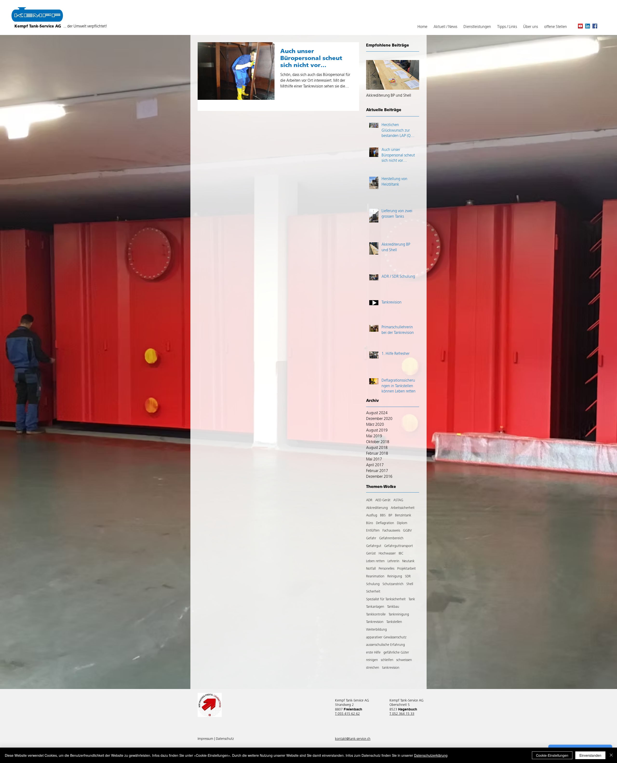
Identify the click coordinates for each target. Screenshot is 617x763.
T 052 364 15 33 (401, 714)
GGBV (407, 531)
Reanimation (375, 576)
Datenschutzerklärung (431, 755)
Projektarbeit (406, 569)
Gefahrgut (373, 546)
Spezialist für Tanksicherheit (386, 599)
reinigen (372, 660)
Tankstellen (394, 622)
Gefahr (371, 538)
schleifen (387, 660)
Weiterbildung (376, 630)
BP (390, 515)
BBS (383, 515)
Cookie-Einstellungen (552, 755)
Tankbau (393, 607)
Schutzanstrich (392, 584)
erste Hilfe (373, 653)
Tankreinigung (399, 614)
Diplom (402, 523)
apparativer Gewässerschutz (386, 637)
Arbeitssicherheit (403, 508)
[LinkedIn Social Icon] (587, 26)
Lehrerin (393, 561)
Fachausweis (391, 531)
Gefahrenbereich (391, 538)
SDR (408, 576)
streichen (372, 668)
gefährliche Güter (396, 653)
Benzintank (403, 515)
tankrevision (390, 668)
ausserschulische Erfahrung (385, 645)
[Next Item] (411, 75)
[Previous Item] (374, 75)
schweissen (404, 660)
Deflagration (385, 523)
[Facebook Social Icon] (594, 26)
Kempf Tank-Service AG (60, 26)
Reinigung (394, 576)
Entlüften (373, 531)
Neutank (408, 561)
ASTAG (398, 500)
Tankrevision (374, 622)
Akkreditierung (377, 508)
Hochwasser (387, 553)
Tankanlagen (375, 607)
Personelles (386, 569)
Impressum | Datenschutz (216, 739)
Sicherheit (373, 592)
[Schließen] (611, 755)
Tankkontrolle (376, 614)
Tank (412, 599)
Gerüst (371, 553)
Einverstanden (590, 755)
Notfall (371, 569)
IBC (401, 553)
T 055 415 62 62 (347, 714)
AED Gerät (382, 500)
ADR (369, 500)
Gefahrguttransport (398, 546)
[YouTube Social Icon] (580, 26)
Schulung (373, 584)
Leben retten (375, 561)
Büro (369, 523)
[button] (507, 27)
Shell (409, 584)
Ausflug (371, 515)
